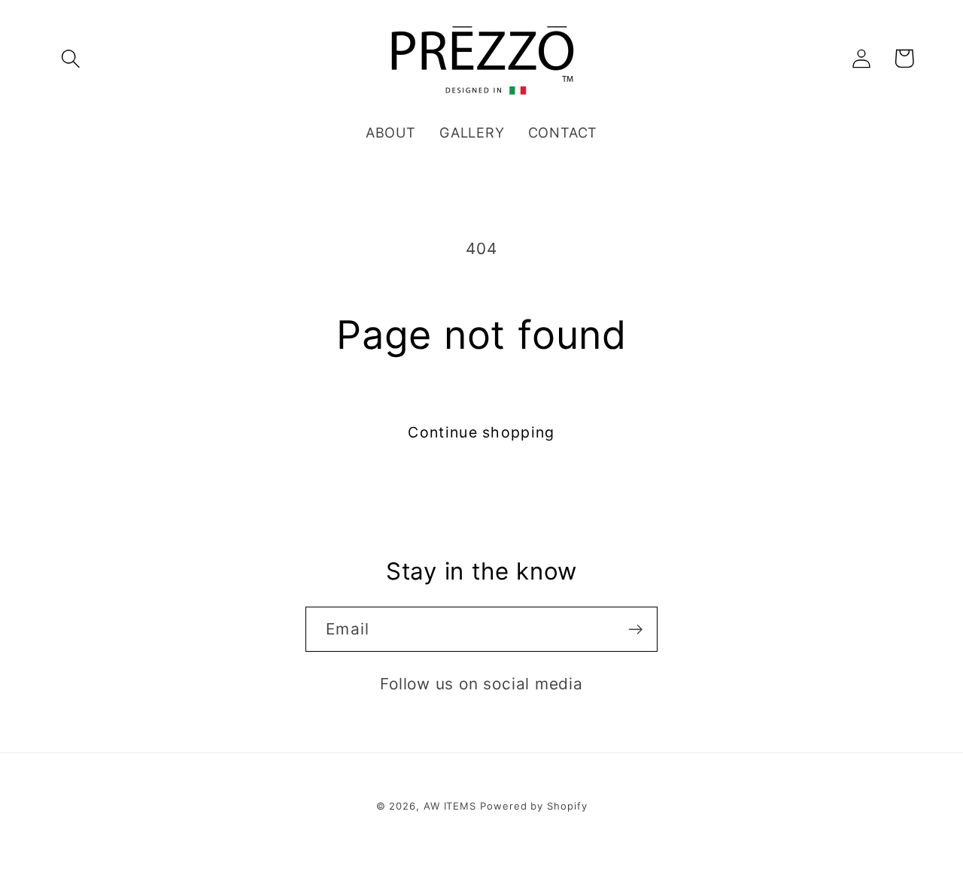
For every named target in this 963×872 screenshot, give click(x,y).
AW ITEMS (450, 806)
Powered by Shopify (533, 806)
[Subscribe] (635, 629)
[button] (70, 58)
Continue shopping (481, 432)
